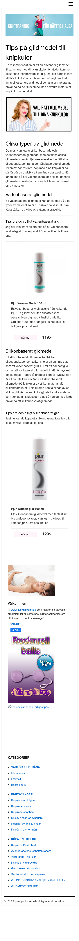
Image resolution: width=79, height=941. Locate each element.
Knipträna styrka (21, 806)
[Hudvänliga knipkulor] (38, 668)
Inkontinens (18, 773)
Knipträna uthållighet (23, 800)
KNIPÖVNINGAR (22, 794)
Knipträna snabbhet (22, 812)
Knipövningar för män (24, 829)
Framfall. (16, 779)
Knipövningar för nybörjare (27, 818)
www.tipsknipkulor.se (23, 609)
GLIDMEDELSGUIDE (24, 886)
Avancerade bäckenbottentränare (31, 851)
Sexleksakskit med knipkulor (28, 874)
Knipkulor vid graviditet (24, 862)
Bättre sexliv (18, 785)
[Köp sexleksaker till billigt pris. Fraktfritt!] (38, 727)
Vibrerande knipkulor (23, 856)
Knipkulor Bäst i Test (23, 845)
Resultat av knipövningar (26, 823)
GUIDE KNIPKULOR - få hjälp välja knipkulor (38, 880)
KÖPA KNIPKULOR (23, 839)
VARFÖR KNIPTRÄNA (25, 767)
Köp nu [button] (25, 337)
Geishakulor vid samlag (25, 868)
